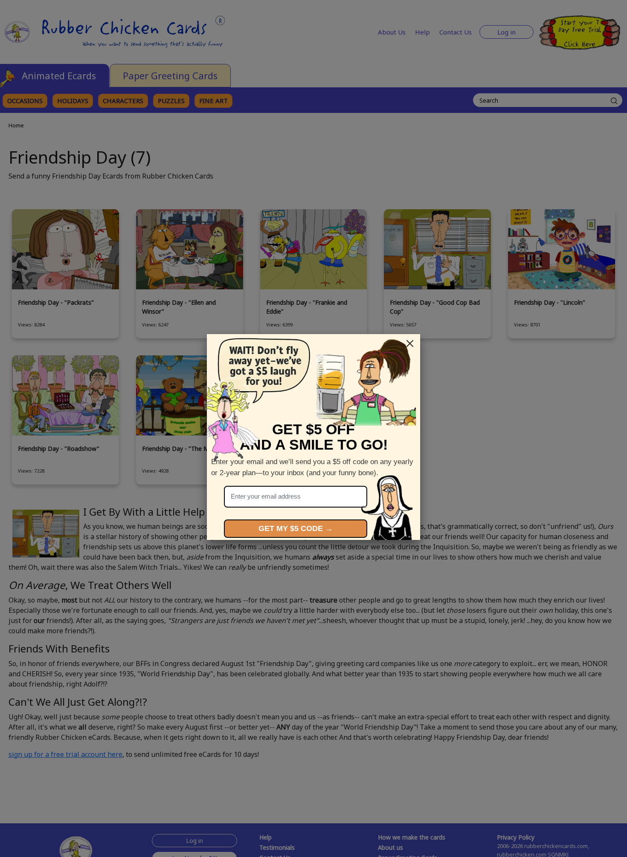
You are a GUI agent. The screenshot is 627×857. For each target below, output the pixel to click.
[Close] (410, 343)
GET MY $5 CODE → (295, 528)
